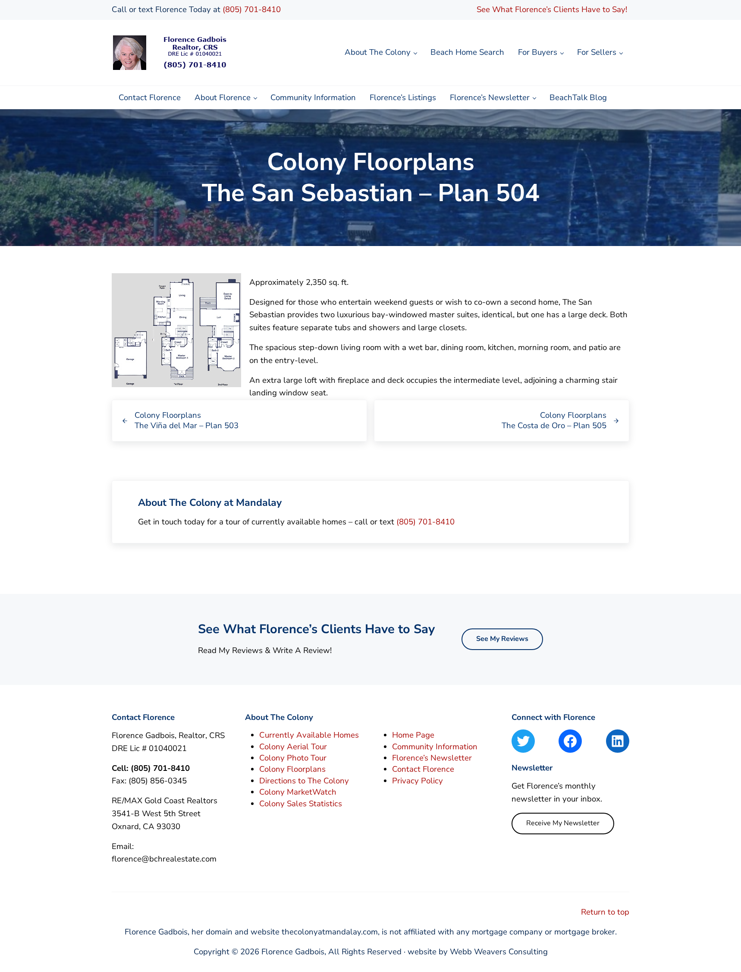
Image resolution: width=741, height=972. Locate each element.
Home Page (413, 735)
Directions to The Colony (304, 780)
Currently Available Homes (309, 735)
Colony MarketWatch (297, 792)
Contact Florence (423, 769)
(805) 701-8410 (252, 9)
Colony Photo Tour (293, 758)
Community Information (434, 746)
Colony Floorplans (292, 769)
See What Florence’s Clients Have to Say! (553, 9)
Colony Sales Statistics (300, 803)
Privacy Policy (417, 780)
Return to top (605, 912)
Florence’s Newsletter (432, 758)
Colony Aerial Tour (293, 746)
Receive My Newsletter (563, 823)
